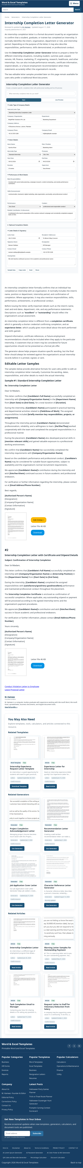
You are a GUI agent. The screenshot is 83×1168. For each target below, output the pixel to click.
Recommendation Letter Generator (56, 829)
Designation (45, 242)
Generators (15, 17)
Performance (11, 203)
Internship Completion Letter (24, 947)
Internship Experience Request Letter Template (22, 767)
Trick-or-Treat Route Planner (40, 1096)
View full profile (11, 707)
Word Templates (36, 1062)
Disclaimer (16, 1148)
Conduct (44, 203)
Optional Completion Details (18, 225)
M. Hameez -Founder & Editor (14, 1093)
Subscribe (37, 1133)
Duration (10, 165)
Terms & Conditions (42, 1148)
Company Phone (12, 130)
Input (23, 100)
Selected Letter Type (13, 109)
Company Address (13, 123)
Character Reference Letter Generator (57, 886)
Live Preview (59, 100)
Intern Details (13, 140)
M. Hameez (26, 27)
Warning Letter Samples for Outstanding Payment (57, 948)
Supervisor (45, 165)
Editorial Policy (8, 1097)
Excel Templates (35, 1066)
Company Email (47, 130)
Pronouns (45, 151)
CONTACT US (73, 1148)
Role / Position (46, 144)
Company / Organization (14, 116)
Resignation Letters (37, 1074)
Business (5, 1062)
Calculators (61, 1062)
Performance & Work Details (18, 175)
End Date (45, 158)
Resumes (33, 1078)
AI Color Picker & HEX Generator (58, 1153)
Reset (37, 270)
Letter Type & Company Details (19, 105)
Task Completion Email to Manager (22, 1005)
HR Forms (6, 1066)
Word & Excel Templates (15, 2)
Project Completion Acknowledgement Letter (22, 829)
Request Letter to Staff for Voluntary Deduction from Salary (57, 1006)
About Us (5, 1089)
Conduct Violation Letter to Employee (22, 686)
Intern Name (11, 144)
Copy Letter (22, 270)
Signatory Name (12, 242)
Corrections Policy (9, 1101)
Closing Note (11, 256)
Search (77, 10)
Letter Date (10, 235)
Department (45, 116)
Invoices (5, 1070)
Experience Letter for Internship (54, 767)
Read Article (50, 786)
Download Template (19, 786)
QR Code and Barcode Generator (14, 1157)
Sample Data (11, 270)
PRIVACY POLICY (59, 1148)
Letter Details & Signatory (17, 231)
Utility (59, 1074)
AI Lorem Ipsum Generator (12, 1153)
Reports (5, 1074)
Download (37, 532)
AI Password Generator (34, 1153)
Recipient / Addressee (49, 235)
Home (7, 17)
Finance (60, 1070)
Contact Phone (46, 249)
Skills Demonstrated (13, 191)
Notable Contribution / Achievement (18, 210)
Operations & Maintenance (68, 1066)
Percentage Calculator (39, 1157)
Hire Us (5, 1148)
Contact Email (11, 249)
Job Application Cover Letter (23, 885)
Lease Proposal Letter (15, 689)
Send (30, 270)
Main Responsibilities (14, 179)
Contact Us (6, 1105)
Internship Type (12, 151)
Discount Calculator (58, 1157)
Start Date (10, 158)
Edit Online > (38, 520)
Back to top (76, 1162)
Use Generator (17, 848)
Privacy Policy (7, 1109)
